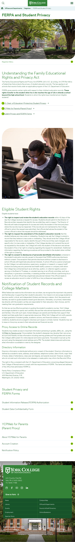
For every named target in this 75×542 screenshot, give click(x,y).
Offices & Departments (46, 504)
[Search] (3, 3)
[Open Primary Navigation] (72, 3)
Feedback (63, 529)
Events (7, 508)
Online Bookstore (45, 512)
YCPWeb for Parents (11, 333)
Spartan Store (9, 516)
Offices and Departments (13, 8)
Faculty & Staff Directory (47, 508)
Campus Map (43, 500)
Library (7, 504)
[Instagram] (22, 488)
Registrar (27, 8)
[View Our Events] (6, 488)
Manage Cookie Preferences (11, 529)
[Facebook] (12, 488)
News (7, 500)
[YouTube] (17, 488)
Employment (9, 512)
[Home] (3, 8)
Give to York (10, 494)
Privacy (70, 529)
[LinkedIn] (27, 488)
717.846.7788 (11, 483)
